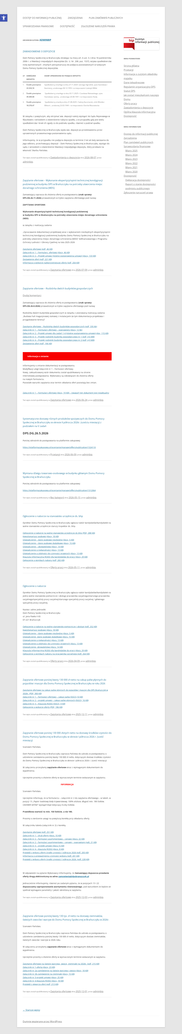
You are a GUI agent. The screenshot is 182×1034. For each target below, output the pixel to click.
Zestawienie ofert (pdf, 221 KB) (37, 259)
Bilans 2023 (131, 159)
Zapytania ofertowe (60, 269)
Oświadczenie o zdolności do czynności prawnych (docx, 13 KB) (53, 553)
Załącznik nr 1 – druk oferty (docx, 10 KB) (42, 835)
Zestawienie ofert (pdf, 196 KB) (37, 343)
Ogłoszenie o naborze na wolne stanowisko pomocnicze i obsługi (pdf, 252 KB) (60, 626)
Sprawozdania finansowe (38, 26)
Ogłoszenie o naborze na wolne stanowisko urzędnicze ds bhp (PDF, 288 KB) (59, 533)
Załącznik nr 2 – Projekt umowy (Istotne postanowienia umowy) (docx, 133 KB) (59, 256)
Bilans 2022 (131, 163)
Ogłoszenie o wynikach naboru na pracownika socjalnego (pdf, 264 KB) (56, 653)
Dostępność (67, 26)
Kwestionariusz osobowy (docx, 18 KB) (41, 536)
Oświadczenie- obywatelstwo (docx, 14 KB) (43, 647)
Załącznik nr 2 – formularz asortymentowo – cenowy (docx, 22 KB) (54, 839)
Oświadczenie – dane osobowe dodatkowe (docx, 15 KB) (49, 543)
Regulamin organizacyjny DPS (139, 86)
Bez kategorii (57, 497)
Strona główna (131, 65)
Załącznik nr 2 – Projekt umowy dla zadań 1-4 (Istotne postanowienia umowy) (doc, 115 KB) (65, 333)
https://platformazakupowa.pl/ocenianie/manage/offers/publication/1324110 (59, 447)
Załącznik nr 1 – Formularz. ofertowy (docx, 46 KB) (46, 252)
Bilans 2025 (131, 150)
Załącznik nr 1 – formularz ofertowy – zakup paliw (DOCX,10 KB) (53, 697)
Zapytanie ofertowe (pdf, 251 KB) (38, 832)
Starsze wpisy (31, 1010)
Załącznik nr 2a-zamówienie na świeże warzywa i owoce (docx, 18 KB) (55, 970)
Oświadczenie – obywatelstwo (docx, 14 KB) (43, 546)
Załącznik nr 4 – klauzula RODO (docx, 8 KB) (43, 849)
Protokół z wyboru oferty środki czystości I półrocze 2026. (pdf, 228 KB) (56, 859)
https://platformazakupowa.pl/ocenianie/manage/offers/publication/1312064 (59, 490)
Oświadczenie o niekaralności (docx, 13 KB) (43, 550)
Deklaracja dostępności (137, 180)
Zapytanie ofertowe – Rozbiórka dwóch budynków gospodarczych (58, 288)
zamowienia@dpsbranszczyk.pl (73, 876)
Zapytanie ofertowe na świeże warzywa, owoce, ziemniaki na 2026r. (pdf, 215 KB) (61, 963)
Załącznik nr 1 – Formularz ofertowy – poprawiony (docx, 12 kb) (52, 330)
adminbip (45, 39)
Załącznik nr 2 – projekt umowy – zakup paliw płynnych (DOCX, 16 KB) (56, 700)
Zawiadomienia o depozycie (65, 157)
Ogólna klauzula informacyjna (139, 111)
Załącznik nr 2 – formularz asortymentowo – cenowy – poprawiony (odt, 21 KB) (60, 842)
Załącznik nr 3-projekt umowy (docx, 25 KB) (43, 977)
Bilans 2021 (131, 167)
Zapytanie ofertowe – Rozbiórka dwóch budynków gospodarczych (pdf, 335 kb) (60, 326)
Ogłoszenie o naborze (34, 586)
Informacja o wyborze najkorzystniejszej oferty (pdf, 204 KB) (51, 262)
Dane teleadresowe (134, 82)
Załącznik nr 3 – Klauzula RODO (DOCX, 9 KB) (44, 703)
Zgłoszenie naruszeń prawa (98, 26)
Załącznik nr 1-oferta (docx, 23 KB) (39, 967)
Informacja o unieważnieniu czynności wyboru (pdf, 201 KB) (51, 856)
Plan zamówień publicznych (106, 17)
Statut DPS (129, 90)
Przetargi (55, 454)
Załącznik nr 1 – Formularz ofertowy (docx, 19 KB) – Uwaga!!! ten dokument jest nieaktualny (66, 392)
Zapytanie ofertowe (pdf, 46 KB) (38, 249)
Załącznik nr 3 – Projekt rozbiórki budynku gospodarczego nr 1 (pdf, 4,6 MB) (59, 336)
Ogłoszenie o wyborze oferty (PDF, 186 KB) (43, 707)
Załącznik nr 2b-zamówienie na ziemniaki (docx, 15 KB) (49, 974)
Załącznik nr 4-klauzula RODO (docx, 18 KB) (43, 980)
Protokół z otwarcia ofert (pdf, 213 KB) (40, 984)
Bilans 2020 (131, 171)
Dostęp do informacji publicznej (42, 17)
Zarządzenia (75, 17)
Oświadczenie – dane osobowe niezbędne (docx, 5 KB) (48, 539)
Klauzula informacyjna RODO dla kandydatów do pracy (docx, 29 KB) (55, 556)
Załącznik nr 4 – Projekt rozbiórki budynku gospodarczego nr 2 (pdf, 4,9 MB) (59, 340)
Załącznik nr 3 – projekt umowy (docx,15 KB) (43, 845)
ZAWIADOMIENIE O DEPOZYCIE (39, 51)
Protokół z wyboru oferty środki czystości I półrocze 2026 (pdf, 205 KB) (56, 852)
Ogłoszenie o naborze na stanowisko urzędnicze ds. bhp (53, 516)
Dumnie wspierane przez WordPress (42, 1021)
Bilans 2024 (131, 155)
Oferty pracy (57, 567)
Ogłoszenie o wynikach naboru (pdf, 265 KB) (44, 560)
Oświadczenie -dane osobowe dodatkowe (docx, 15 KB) (49, 636)
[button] (3, 18)
